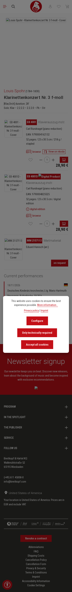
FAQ (36, 551)
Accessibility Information (36, 581)
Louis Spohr (14, 91)
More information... (47, 305)
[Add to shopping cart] (64, 160)
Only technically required (37, 332)
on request (60, 262)
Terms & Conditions (36, 572)
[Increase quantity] (53, 159)
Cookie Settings (36, 585)
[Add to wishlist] (30, 159)
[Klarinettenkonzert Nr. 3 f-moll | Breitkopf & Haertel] (13, 128)
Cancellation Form (36, 564)
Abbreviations (36, 547)
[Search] (13, 6)
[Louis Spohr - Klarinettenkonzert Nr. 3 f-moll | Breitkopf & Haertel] (36, 20)
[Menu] (5, 6)
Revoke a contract (36, 538)
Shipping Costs (36, 555)
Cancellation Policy (36, 560)
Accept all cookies (37, 344)
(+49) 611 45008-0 (14, 477)
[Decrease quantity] (40, 159)
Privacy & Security (36, 568)
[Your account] (50, 6)
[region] (36, 49)
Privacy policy (31, 310)
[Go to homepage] (36, 6)
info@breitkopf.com (15, 481)
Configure (37, 321)
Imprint (36, 576)
